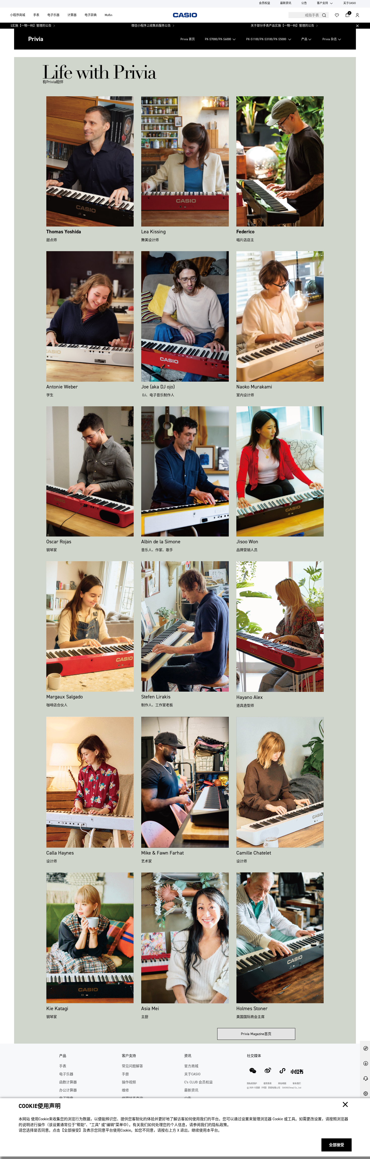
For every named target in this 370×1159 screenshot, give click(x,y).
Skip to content (13, 9)
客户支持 (322, 3)
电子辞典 (91, 15)
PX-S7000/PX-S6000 (218, 39)
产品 (304, 39)
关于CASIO (349, 3)
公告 (304, 3)
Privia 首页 (187, 39)
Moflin (108, 15)
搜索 (324, 15)
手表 (36, 15)
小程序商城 (17, 15)
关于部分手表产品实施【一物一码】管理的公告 (233, 25)
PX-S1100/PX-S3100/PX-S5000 (266, 39)
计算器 (72, 15)
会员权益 (264, 3)
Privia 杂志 (329, 39)
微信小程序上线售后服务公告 (101, 25)
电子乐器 (53, 15)
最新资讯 (285, 3)
